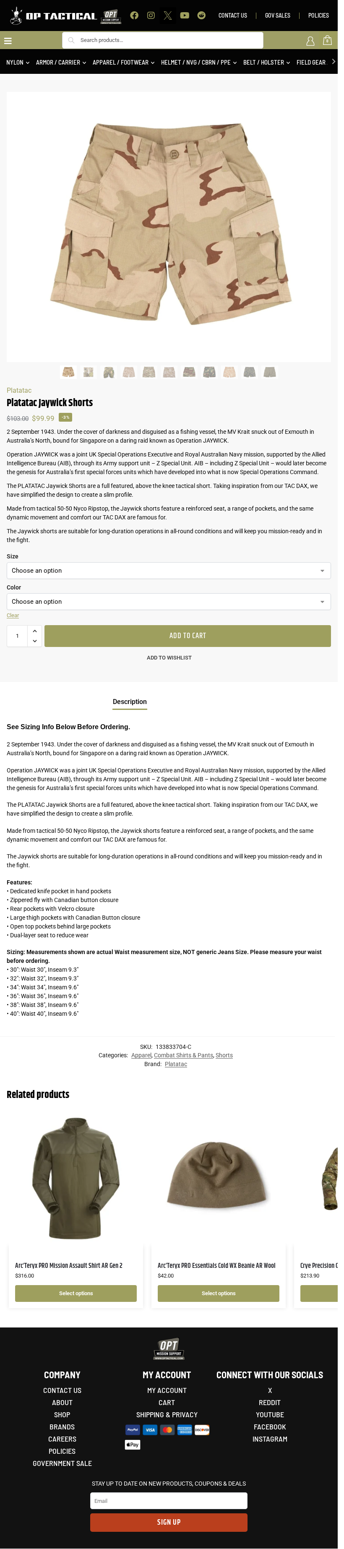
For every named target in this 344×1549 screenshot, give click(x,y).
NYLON (14, 62)
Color (14, 587)
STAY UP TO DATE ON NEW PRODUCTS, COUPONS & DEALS (169, 1483)
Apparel (141, 1055)
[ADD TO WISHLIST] (126, 1122)
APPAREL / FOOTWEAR (121, 62)
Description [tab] (130, 702)
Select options (76, 1293)
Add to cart (187, 636)
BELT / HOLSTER (263, 62)
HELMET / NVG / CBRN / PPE (196, 62)
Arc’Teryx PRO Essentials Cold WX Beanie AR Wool (217, 1266)
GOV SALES (277, 15)
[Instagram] (151, 15)
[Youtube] (184, 15)
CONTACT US (233, 15)
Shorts (224, 1055)
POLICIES (318, 15)
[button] (35, 631)
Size (12, 556)
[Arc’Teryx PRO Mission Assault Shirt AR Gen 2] (76, 1178)
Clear (13, 615)
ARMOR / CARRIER (58, 62)
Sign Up (169, 1522)
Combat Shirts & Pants (183, 1055)
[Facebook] (134, 15)
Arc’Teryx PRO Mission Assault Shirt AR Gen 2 (68, 1266)
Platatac (19, 390)
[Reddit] (201, 15)
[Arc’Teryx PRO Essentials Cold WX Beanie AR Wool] (218, 1178)
